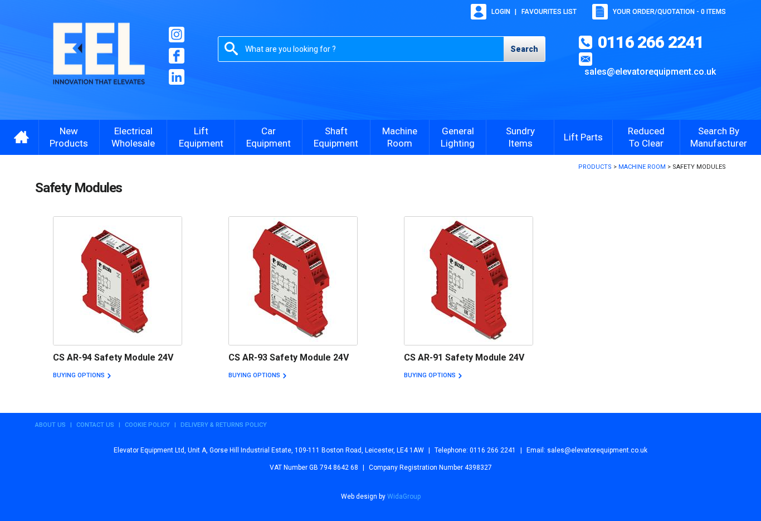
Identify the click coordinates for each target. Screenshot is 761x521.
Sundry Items (520, 137)
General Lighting (458, 137)
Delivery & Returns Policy (224, 425)
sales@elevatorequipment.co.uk (650, 71)
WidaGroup (404, 496)
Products (595, 167)
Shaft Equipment (336, 137)
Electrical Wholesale (133, 137)
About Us (50, 425)
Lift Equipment (201, 137)
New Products (69, 137)
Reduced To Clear (646, 137)
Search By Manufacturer (718, 137)
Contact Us (95, 425)
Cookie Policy (147, 425)
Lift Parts (583, 137)
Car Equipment (268, 137)
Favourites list (549, 12)
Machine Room (399, 137)
